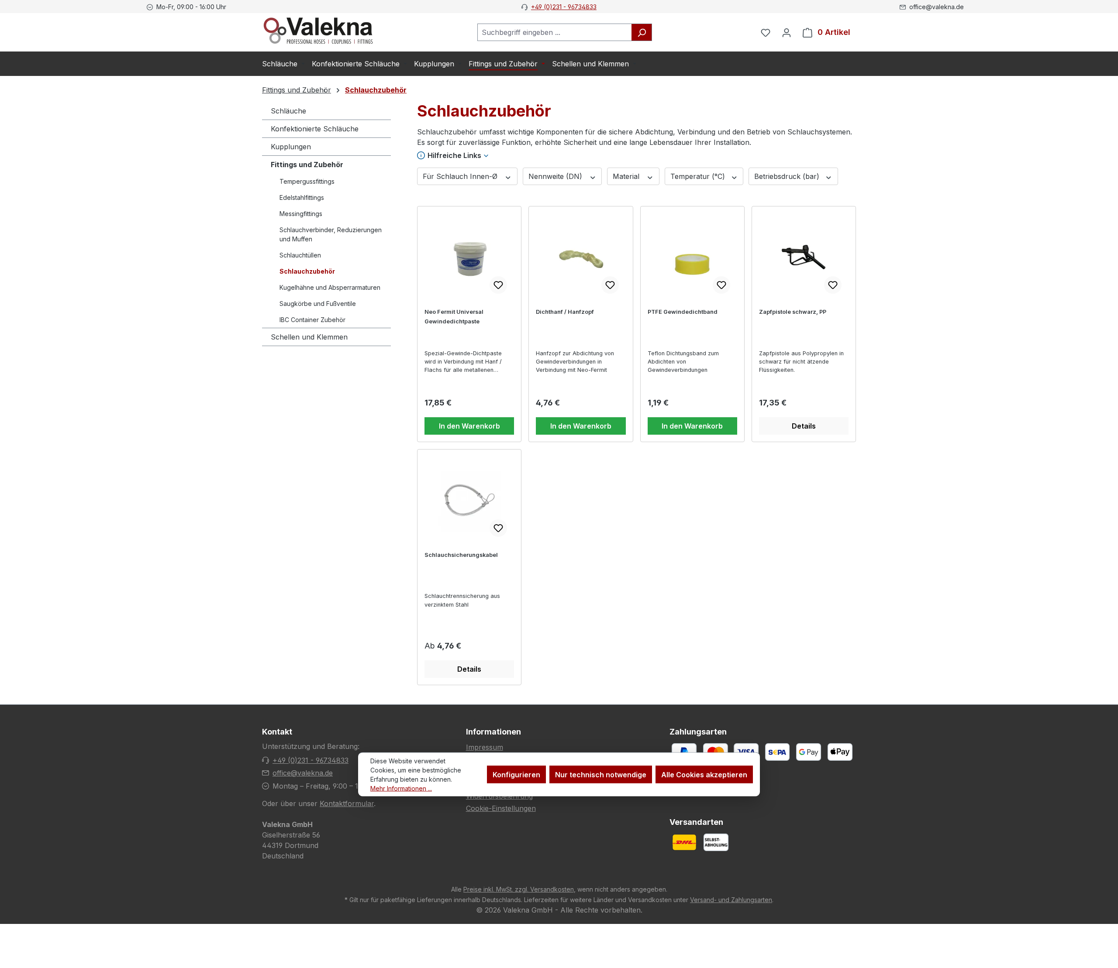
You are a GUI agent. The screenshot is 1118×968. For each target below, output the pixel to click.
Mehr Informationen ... (401, 788)
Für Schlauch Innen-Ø (461, 176)
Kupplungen (291, 146)
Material (627, 176)
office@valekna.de (303, 773)
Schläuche (288, 110)
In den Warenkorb (469, 426)
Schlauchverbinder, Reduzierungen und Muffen (331, 234)
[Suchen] (641, 32)
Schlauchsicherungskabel (461, 555)
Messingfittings (301, 213)
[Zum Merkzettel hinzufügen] (498, 285)
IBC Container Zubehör (312, 319)
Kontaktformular (347, 803)
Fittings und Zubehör (307, 164)
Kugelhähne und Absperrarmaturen (330, 287)
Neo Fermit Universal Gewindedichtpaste (453, 317)
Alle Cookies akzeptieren (704, 774)
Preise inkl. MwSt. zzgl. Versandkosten (518, 889)
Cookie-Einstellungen (501, 808)
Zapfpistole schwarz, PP (792, 312)
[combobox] (554, 32)
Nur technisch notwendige (600, 774)
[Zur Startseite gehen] (318, 31)
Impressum (484, 747)
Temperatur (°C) (698, 176)
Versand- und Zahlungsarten (731, 899)
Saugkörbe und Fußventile (318, 303)
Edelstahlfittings (302, 197)
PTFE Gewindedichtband (683, 312)
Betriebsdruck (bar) (787, 176)
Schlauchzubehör (307, 271)
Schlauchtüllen (300, 255)
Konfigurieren (516, 774)
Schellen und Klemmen (309, 337)
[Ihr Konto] (786, 32)
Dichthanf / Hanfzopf (565, 312)
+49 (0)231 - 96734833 (564, 6)
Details (804, 426)
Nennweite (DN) (556, 176)
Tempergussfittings (307, 181)
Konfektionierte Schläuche (315, 128)
